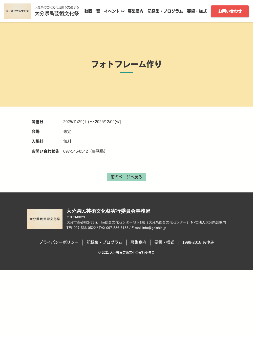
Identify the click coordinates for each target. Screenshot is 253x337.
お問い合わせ (230, 11)
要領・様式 (197, 11)
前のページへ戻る (126, 177)
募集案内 (136, 11)
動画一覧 (92, 11)
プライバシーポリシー (59, 242)
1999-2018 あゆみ (198, 242)
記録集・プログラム (165, 11)
